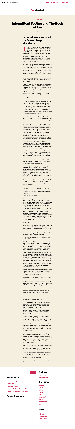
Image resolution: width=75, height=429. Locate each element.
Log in (40, 413)
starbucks (41, 392)
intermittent (37, 360)
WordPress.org (43, 418)
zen (42, 361)
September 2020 (43, 377)
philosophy (30, 361)
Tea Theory (40, 19)
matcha (41, 390)
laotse (45, 360)
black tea (41, 385)
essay (30, 360)
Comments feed (43, 416)
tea (40, 394)
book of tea (26, 360)
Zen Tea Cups (10, 383)
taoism (33, 361)
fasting (32, 360)
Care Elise (33, 31)
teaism (40, 399)
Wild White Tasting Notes (13, 381)
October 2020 (42, 375)
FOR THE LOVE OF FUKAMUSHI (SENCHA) (17, 391)
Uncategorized (43, 401)
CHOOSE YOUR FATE (63, 2)
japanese (42, 360)
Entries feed (42, 414)
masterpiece (49, 360)
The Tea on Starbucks (12, 386)
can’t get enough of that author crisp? (50, 2)
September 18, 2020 (42, 31)
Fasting (34, 19)
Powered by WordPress (22, 426)
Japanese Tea (42, 389)
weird (40, 403)
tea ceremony (42, 396)
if (34, 360)
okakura (25, 361)
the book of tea (38, 361)
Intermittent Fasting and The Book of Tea (37, 25)
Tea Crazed (5, 2)
